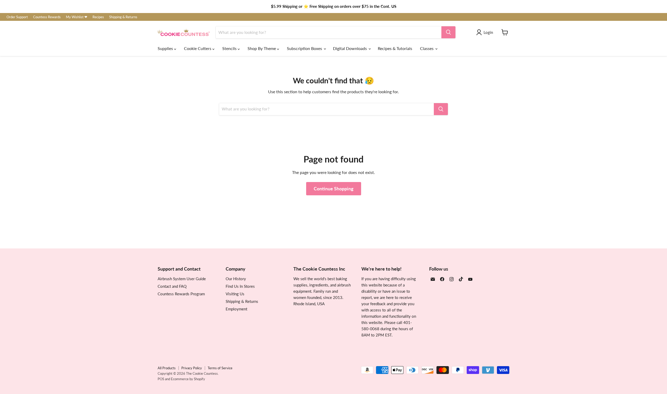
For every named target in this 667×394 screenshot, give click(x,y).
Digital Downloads (350, 48)
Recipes (98, 17)
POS (161, 379)
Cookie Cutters (198, 48)
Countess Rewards (47, 17)
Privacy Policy (191, 368)
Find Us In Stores (240, 286)
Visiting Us (235, 293)
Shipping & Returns (123, 17)
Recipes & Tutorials (395, 48)
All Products (167, 368)
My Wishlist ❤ (76, 17)
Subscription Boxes (305, 48)
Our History (236, 278)
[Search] (448, 32)
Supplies (166, 48)
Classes (427, 48)
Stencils (230, 48)
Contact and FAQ (172, 286)
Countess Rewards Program (181, 293)
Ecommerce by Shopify (188, 379)
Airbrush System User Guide (182, 278)
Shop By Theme (262, 48)
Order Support (17, 17)
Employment (236, 309)
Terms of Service (220, 368)
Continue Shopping (334, 188)
